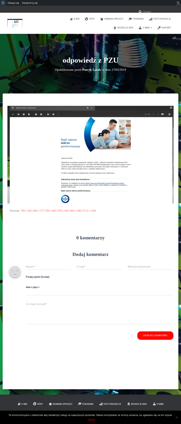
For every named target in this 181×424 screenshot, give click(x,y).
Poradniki (138, 19)
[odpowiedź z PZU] (90, 154)
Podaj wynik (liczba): (38, 276)
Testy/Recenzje (162, 19)
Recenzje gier (125, 27)
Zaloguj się (13, 2)
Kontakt (166, 27)
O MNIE (146, 27)
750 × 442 (50, 210)
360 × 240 (75, 210)
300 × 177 (38, 210)
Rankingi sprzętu (113, 19)
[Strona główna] (15, 23)
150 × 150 (26, 210)
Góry (92, 19)
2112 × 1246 (89, 210)
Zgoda (91, 419)
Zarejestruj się (30, 2)
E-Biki (77, 19)
